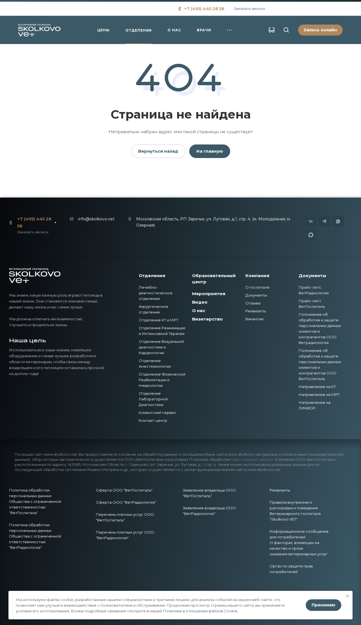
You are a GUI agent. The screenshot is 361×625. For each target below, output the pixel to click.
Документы (256, 295)
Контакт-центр (153, 420)
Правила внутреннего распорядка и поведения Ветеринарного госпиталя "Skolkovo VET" (295, 510)
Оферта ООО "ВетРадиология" (126, 502)
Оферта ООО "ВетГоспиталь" (124, 490)
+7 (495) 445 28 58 (204, 8)
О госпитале (257, 287)
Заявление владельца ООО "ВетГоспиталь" (209, 493)
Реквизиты (255, 311)
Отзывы (253, 303)
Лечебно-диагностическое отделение (156, 293)
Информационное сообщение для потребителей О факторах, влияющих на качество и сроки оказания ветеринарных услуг (299, 542)
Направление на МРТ (319, 394)
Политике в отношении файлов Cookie (200, 611)
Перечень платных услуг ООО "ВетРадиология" (125, 535)
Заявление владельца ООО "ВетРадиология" (209, 511)
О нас (198, 310)
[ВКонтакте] (310, 221)
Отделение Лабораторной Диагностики (153, 399)
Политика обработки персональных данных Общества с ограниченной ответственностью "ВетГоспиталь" (35, 501)
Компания (257, 275)
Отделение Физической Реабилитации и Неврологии (162, 380)
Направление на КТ (317, 386)
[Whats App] (338, 221)
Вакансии (254, 319)
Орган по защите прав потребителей (291, 569)
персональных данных (252, 459)
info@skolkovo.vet (96, 219)
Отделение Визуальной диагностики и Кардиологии (161, 347)
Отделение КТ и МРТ (158, 320)
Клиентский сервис (157, 412)
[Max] (310, 234)
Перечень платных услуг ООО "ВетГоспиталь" (125, 517)
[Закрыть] (347, 596)
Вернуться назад (158, 151)
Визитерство (207, 319)
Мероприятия (208, 293)
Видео (200, 302)
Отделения (152, 275)
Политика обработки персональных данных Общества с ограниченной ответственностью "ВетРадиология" (35, 536)
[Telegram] (324, 221)
